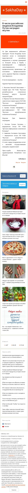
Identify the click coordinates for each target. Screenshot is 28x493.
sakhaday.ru (12, 455)
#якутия (18, 162)
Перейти (22, 184)
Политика (4, 20)
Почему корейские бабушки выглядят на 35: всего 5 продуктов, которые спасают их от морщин (14, 371)
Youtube (7, 426)
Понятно (14, 490)
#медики (23, 162)
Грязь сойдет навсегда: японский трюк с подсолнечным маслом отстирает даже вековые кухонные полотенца (13, 411)
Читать (23, 176)
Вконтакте (8, 424)
